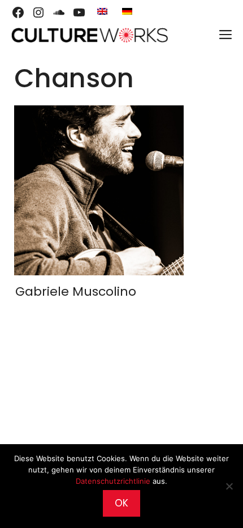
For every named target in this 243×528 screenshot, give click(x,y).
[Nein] (229, 486)
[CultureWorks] (89, 35)
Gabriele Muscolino (75, 291)
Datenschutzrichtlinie (113, 481)
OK (121, 503)
